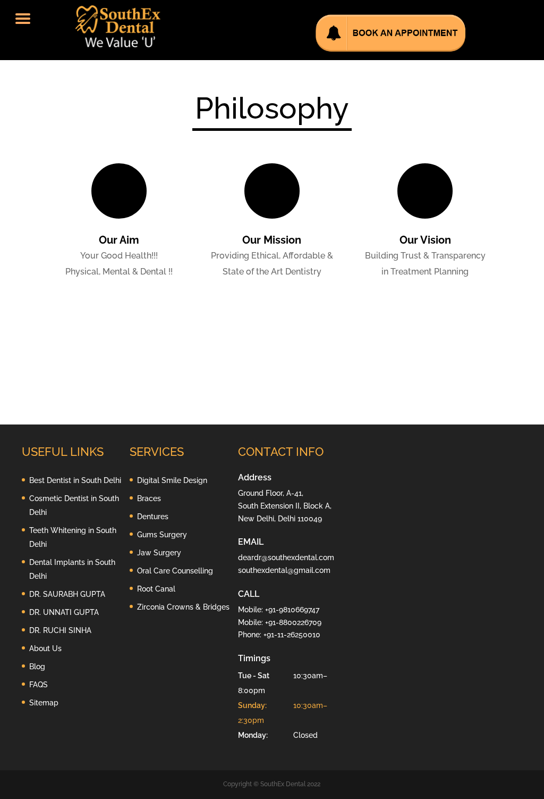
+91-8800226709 (293, 622)
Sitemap (43, 702)
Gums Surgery (162, 534)
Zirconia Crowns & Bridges (183, 607)
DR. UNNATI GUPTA (64, 612)
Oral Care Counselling (175, 571)
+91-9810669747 (292, 609)
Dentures (152, 516)
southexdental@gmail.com (284, 570)
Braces (149, 498)
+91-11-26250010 (292, 634)
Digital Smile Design (172, 480)
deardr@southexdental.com (286, 557)
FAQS (38, 684)
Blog (37, 666)
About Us (45, 648)
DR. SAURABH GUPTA (67, 594)
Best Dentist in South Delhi (75, 480)
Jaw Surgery (159, 552)
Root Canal (156, 589)
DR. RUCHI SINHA (60, 630)
